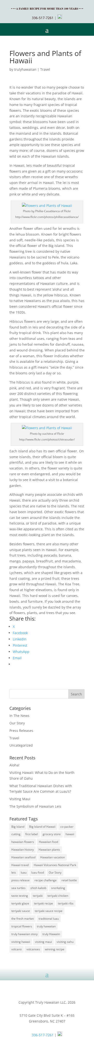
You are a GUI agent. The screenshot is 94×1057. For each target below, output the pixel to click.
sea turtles (18, 888)
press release (20, 880)
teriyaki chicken (57, 896)
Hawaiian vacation (52, 857)
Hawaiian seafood (23, 857)
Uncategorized (21, 745)
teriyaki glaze (20, 903)
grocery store (52, 834)
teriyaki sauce (20, 911)
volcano (16, 949)
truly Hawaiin (51, 934)
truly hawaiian (46, 926)
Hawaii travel (20, 865)
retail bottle (69, 880)
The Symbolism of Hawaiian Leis (35, 806)
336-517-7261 (43, 17)
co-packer (67, 827)
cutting (15, 834)
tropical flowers (21, 926)
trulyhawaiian (25, 69)
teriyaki (38, 896)
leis (13, 872)
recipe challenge (45, 880)
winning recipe (54, 949)
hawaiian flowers (22, 842)
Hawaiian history (22, 849)
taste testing (19, 896)
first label (31, 834)
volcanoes (33, 949)
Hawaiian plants (49, 849)
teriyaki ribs (66, 903)
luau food (37, 872)
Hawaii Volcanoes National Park (55, 865)
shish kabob (38, 888)
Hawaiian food (48, 842)
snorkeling (58, 888)
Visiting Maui (19, 799)
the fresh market (22, 919)
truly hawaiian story (24, 934)
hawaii (70, 834)
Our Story (17, 723)
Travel (45, 69)
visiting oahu (65, 942)
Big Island (17, 827)
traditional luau (49, 919)
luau (24, 872)
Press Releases (21, 730)
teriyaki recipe (43, 903)
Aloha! (14, 765)
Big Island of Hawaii (42, 827)
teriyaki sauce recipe (48, 911)
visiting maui (43, 942)
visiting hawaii (20, 942)
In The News (19, 715)
